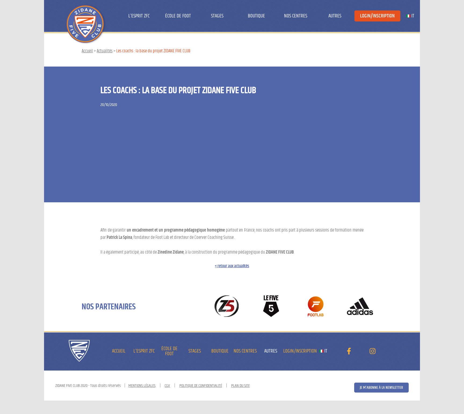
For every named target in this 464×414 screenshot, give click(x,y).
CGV (167, 385)
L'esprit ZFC (139, 16)
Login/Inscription (377, 16)
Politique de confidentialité (200, 385)
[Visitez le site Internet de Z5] (227, 306)
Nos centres (295, 16)
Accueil (87, 51)
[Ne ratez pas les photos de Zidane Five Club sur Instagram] (372, 352)
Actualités (105, 51)
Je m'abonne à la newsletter (381, 388)
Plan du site (240, 385)
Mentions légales (141, 385)
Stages (217, 16)
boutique (256, 16)
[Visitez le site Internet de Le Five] (271, 306)
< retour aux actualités (232, 266)
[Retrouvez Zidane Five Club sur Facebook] (349, 352)
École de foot (178, 16)
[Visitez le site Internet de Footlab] (315, 306)
